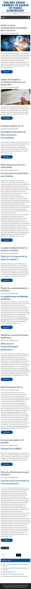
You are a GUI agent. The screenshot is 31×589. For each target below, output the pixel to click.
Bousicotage (15, 128)
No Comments (6, 33)
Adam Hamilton (18, 399)
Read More (16, 114)
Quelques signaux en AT (12, 126)
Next (7, 548)
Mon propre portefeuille (13, 412)
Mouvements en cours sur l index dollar (13, 574)
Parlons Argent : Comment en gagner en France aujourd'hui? (15, 6)
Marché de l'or (15, 390)
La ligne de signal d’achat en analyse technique (14, 249)
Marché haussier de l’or (12, 387)
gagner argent (15, 33)
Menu (3, 17)
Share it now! (8, 67)
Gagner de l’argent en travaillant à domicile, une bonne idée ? (13, 82)
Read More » (6, 71)
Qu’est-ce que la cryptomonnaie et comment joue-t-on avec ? (14, 28)
